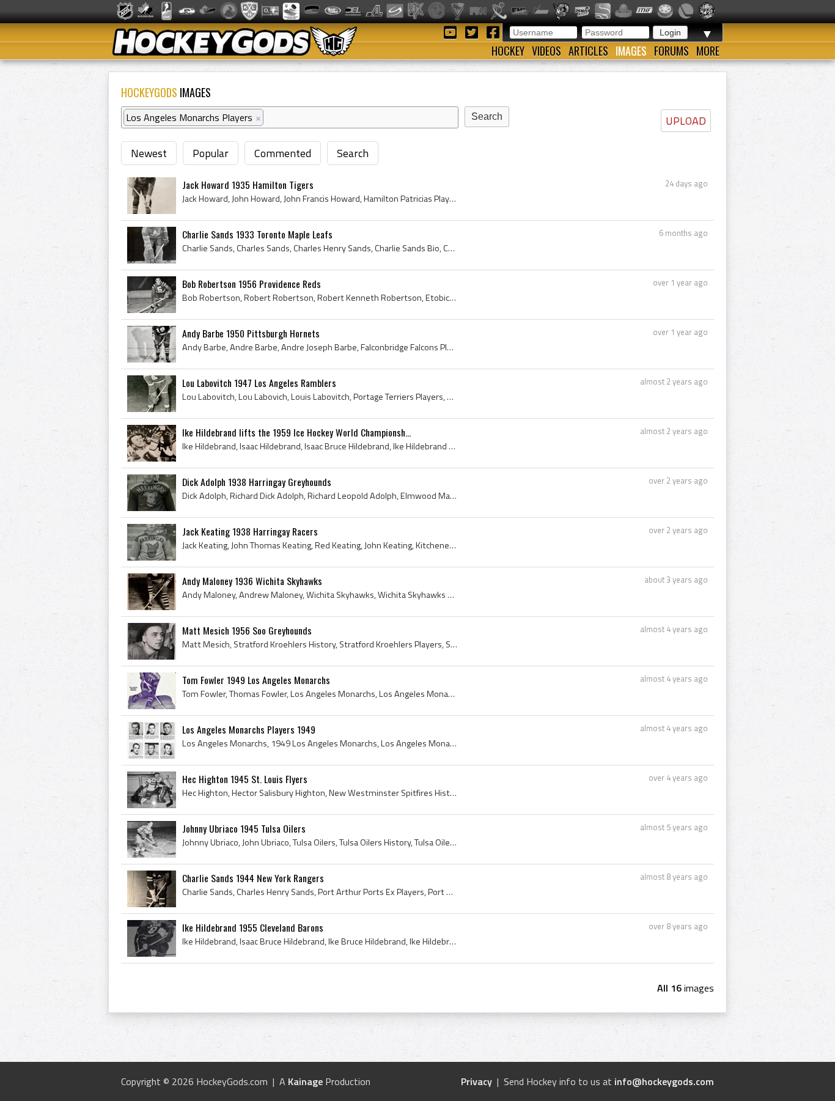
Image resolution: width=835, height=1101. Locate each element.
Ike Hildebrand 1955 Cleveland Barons (252, 927)
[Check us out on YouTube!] (452, 31)
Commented (282, 153)
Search (353, 153)
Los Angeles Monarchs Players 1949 (248, 729)
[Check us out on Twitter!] (473, 31)
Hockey (507, 51)
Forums (671, 51)
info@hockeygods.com (664, 1081)
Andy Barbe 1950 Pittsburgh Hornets (251, 333)
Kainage (305, 1081)
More (707, 51)
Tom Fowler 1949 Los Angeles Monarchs (256, 679)
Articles (588, 51)
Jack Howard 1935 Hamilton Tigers (248, 184)
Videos (546, 51)
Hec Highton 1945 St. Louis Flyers (244, 778)
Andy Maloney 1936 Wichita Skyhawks (252, 580)
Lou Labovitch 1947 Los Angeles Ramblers (259, 382)
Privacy (476, 1081)
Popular (211, 153)
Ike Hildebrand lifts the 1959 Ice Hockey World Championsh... (296, 432)
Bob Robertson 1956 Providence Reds (251, 283)
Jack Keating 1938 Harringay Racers (250, 531)
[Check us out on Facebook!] (493, 31)
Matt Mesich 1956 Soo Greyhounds (247, 630)
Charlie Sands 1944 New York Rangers (253, 878)
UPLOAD (686, 120)
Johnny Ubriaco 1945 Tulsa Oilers (244, 828)
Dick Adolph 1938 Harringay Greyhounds (256, 481)
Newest (149, 153)
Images (631, 51)
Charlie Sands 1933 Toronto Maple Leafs (257, 234)
